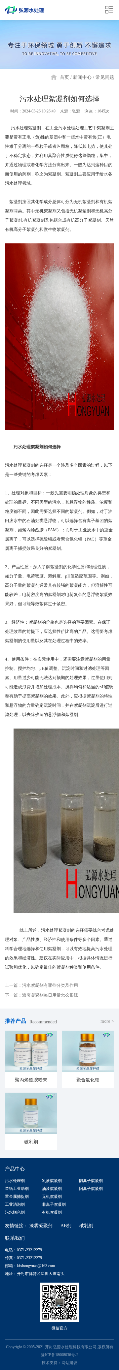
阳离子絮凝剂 (91, 1188)
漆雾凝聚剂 (41, 1225)
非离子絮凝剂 (54, 1204)
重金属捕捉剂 (17, 1196)
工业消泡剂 (15, 1204)
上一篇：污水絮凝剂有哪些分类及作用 (41, 985)
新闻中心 (82, 77)
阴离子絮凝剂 (91, 1180)
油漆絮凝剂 (52, 1188)
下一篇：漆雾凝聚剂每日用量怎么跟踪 (41, 995)
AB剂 (65, 1225)
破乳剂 (86, 1225)
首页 (64, 77)
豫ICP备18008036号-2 (59, 1355)
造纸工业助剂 (17, 1188)
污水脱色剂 (15, 1212)
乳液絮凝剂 (52, 1180)
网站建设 (69, 1362)
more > (107, 1021)
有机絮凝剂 (52, 1212)
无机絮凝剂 (52, 1196)
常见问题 (105, 77)
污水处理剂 (15, 1180)
